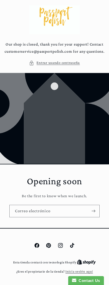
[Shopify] (86, 262)
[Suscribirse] (93, 211)
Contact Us (88, 280)
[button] (54, 63)
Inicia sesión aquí (79, 271)
